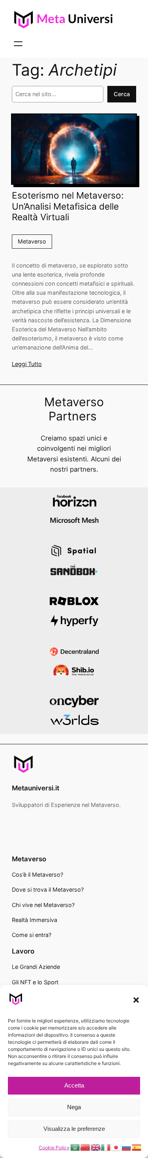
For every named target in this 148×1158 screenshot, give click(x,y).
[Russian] (127, 1147)
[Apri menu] (18, 43)
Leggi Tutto (27, 364)
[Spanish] (137, 1147)
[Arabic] (75, 1147)
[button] (136, 1000)
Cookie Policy (54, 1148)
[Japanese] (116, 1147)
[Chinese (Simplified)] (86, 1147)
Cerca (122, 94)
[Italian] (106, 1147)
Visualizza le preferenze (74, 1128)
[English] (96, 1147)
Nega (74, 1107)
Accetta (74, 1085)
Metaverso (32, 241)
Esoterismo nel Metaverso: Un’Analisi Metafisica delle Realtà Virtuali (68, 206)
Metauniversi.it (35, 788)
